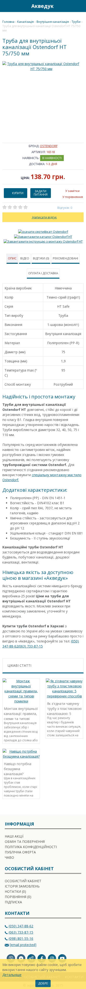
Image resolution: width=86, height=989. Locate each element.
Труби (76, 22)
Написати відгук (44, 217)
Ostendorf (49, 146)
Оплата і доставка (43, 273)
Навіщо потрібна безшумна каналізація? (17, 768)
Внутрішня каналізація (53, 22)
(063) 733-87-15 (30, 646)
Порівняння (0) (18, 896)
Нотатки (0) (15, 891)
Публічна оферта (20, 852)
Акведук (42, 6)
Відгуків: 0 (64, 207)
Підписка (13, 902)
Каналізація (25, 22)
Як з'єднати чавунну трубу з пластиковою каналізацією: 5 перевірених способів (64, 708)
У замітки (72, 191)
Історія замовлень (22, 886)
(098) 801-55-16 (21, 938)
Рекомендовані (65, 258)
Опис (12, 258)
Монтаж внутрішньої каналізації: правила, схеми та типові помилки (21, 713)
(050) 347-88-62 (21, 926)
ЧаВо (9, 857)
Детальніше (12, 974)
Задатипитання (41, 193)
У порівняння (72, 197)
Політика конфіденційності (31, 847)
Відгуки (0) (41, 258)
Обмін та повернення (25, 841)
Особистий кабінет (23, 881)
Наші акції (14, 836)
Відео (24, 258)
